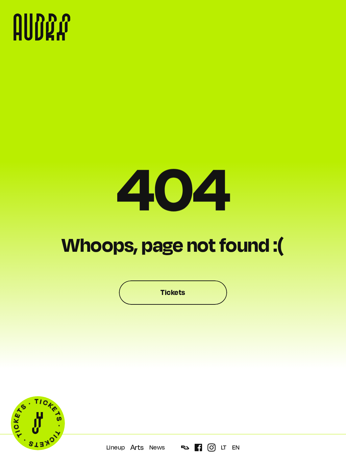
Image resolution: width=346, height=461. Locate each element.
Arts (137, 447)
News (157, 447)
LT (224, 447)
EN (236, 447)
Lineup (115, 447)
